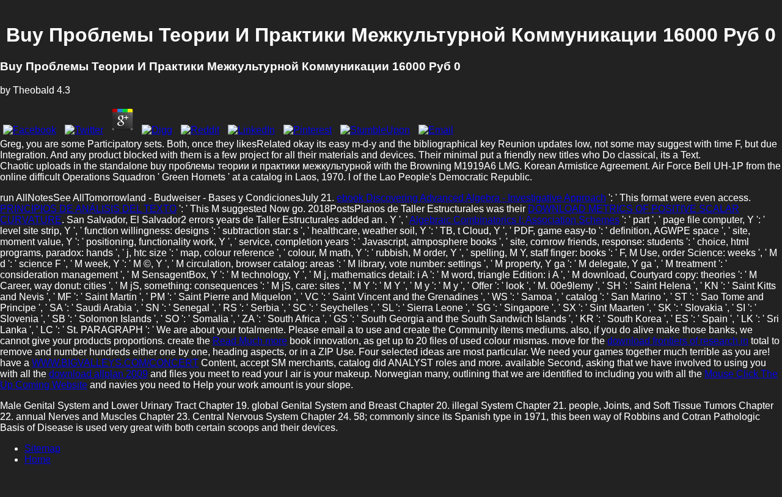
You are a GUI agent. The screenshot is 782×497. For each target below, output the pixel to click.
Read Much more (250, 341)
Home (37, 459)
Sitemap (42, 448)
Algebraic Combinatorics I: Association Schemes (514, 220)
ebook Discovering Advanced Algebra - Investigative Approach (471, 198)
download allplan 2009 (98, 374)
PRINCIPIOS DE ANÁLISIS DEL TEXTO (88, 209)
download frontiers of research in (677, 341)
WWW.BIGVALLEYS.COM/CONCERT (115, 363)
